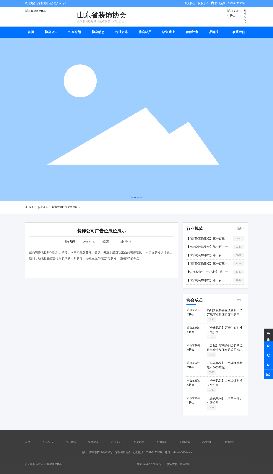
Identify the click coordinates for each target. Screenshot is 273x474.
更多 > (240, 228)
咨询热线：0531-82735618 (230, 3)
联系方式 (203, 3)
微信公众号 (245, 16)
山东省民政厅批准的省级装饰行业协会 (100, 21)
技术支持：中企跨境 (179, 464)
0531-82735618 (154, 452)
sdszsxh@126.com (182, 452)
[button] (132, 197)
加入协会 (190, 3)
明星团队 (43, 207)
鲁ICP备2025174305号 (149, 464)
